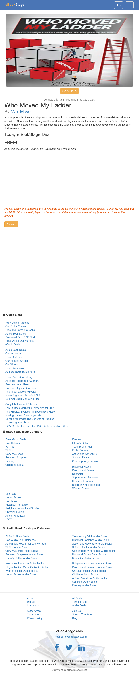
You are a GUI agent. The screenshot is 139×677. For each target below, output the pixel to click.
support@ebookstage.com (71, 636)
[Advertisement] (69, 177)
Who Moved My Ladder (37, 104)
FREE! (10, 142)
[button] (11, 224)
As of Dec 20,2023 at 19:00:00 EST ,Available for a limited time (40, 148)
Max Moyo (21, 111)
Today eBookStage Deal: (28, 134)
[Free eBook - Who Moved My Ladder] (69, 50)
